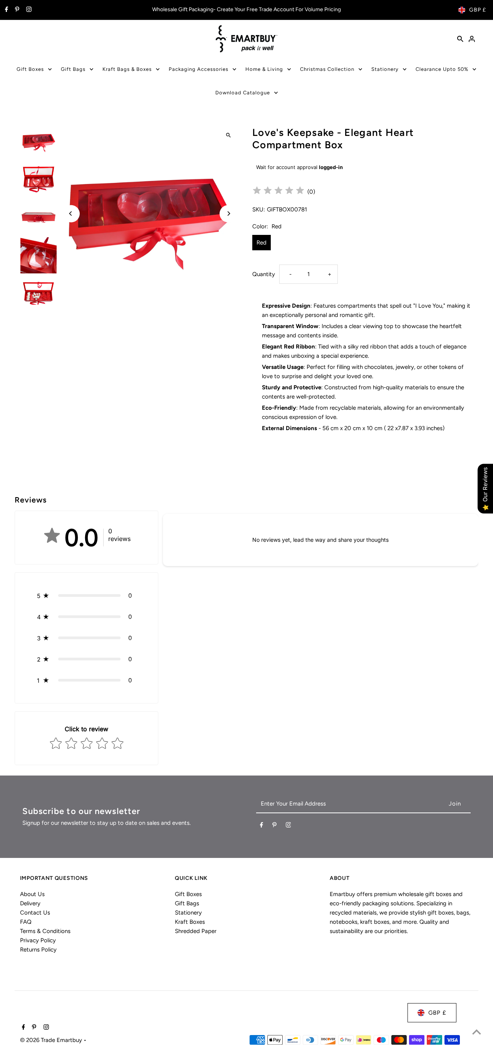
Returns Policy (38, 949)
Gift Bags (73, 69)
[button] (86, 595)
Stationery (385, 69)
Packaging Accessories (198, 69)
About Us (32, 894)
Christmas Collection (327, 69)
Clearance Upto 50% (442, 69)
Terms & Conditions (45, 931)
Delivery (30, 903)
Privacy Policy (38, 940)
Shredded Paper (195, 931)
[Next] (228, 213)
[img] (278, 191)
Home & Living (264, 69)
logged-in (331, 167)
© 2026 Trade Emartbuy (52, 1040)
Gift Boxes (30, 69)
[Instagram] (28, 10)
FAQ (26, 921)
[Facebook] (5, 10)
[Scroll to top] (476, 1031)
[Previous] (71, 213)
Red (262, 242)
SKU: (258, 209)
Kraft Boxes (190, 921)
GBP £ (477, 10)
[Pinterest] (16, 10)
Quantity (263, 274)
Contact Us (35, 912)
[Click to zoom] (228, 135)
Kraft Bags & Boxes (127, 69)
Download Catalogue (242, 92)
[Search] (460, 38)
